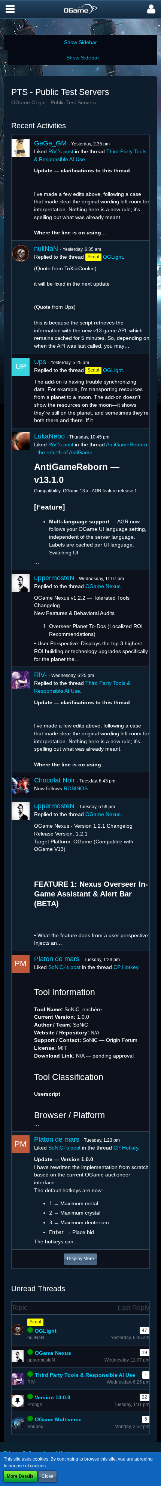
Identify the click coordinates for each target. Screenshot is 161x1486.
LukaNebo (49, 436)
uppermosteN (54, 578)
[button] (10, 9)
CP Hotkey (125, 967)
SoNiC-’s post (64, 967)
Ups (40, 362)
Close (48, 1476)
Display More (80, 1258)
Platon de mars (56, 959)
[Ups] (21, 391)
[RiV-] (21, 719)
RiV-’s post (60, 151)
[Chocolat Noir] (21, 785)
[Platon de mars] (21, 1041)
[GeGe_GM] (21, 188)
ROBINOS (76, 788)
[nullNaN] (21, 297)
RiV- (40, 675)
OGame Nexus (103, 586)
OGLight (113, 257)
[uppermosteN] (21, 618)
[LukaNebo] (21, 499)
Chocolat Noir (54, 780)
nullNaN (46, 248)
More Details (20, 1476)
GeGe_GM (50, 143)
